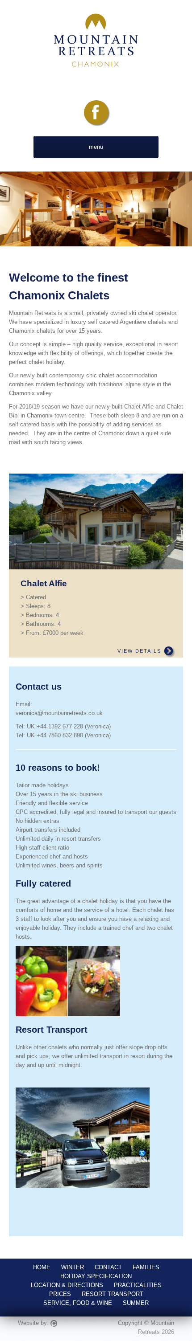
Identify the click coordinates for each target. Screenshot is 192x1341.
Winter (72, 1267)
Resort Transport (112, 1294)
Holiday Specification (96, 1276)
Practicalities (138, 1285)
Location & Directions (67, 1285)
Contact (108, 1267)
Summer (136, 1303)
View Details (140, 651)
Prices (60, 1294)
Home (41, 1267)
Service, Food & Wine (77, 1303)
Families (146, 1267)
